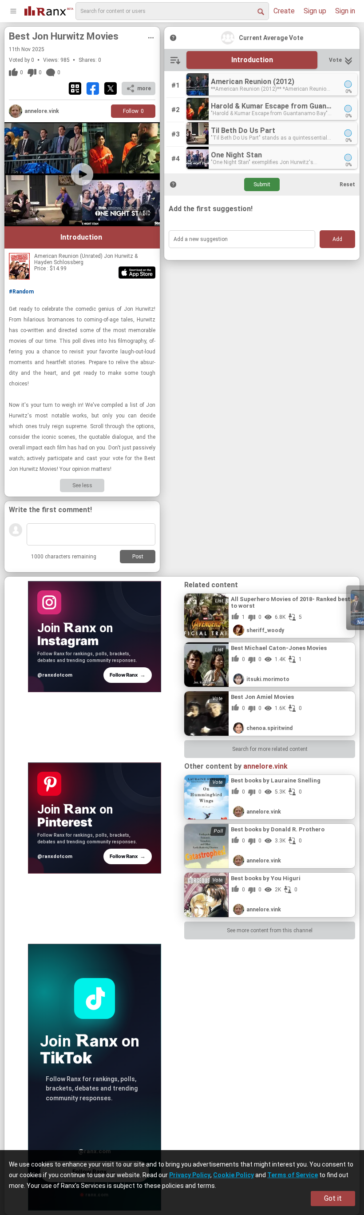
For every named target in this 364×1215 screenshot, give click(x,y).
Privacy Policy (189, 1175)
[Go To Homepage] (48, 10)
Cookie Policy (233, 1175)
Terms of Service (292, 1175)
